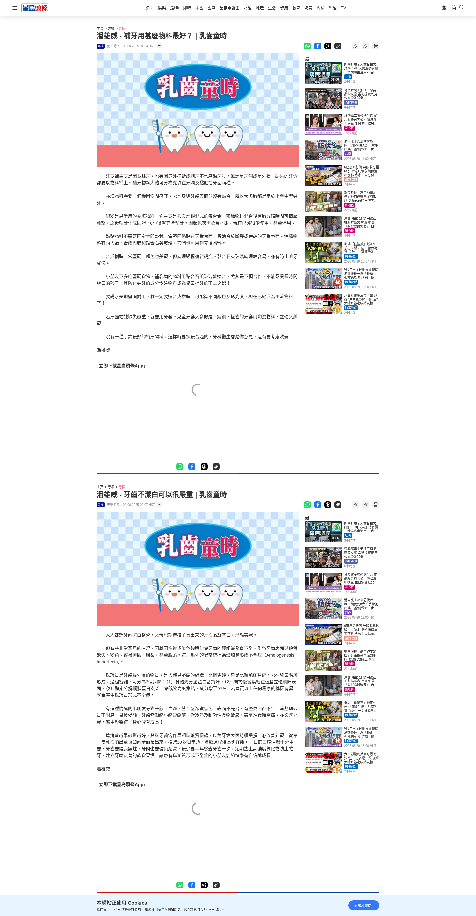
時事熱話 (351, 256)
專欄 (111, 28)
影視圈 (349, 128)
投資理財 (351, 179)
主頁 (100, 28)
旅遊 (348, 153)
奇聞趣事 (351, 102)
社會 (348, 76)
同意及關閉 (363, 905)
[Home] (35, 7)
